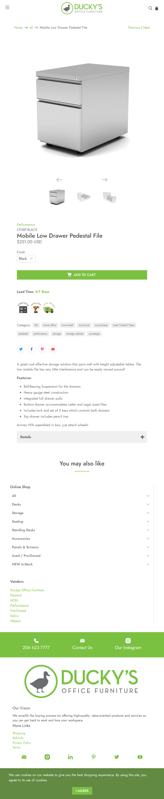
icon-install (67, 325)
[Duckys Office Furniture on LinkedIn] (70, 758)
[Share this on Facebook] (32, 349)
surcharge (94, 334)
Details (25, 436)
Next (146, 27)
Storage (17, 512)
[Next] (105, 179)
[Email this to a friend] (53, 349)
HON (14, 600)
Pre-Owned (18, 610)
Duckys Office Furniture (27, 590)
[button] (80, 495)
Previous (134, 27)
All (14, 495)
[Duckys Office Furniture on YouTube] (140, 758)
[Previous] (59, 179)
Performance (19, 605)
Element (16, 595)
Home (18, 27)
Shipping (19, 733)
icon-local (84, 325)
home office (49, 325)
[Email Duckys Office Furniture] (24, 758)
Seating (17, 521)
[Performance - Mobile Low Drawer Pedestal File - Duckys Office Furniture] (82, 108)
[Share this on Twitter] (21, 349)
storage (57, 334)
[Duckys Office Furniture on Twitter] (116, 758)
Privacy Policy (22, 742)
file (36, 325)
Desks (16, 504)
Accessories (21, 538)
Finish (21, 252)
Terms (16, 747)
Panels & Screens (25, 547)
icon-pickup (101, 325)
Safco (14, 615)
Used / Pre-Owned (26, 555)
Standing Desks (23, 530)
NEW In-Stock (22, 564)
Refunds (18, 737)
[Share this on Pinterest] (42, 349)
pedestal (23, 334)
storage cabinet (74, 334)
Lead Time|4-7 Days (123, 325)
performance (40, 334)
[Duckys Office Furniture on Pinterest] (93, 758)
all (31, 27)
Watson (15, 620)
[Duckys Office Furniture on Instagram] (47, 758)
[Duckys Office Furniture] (82, 8)
